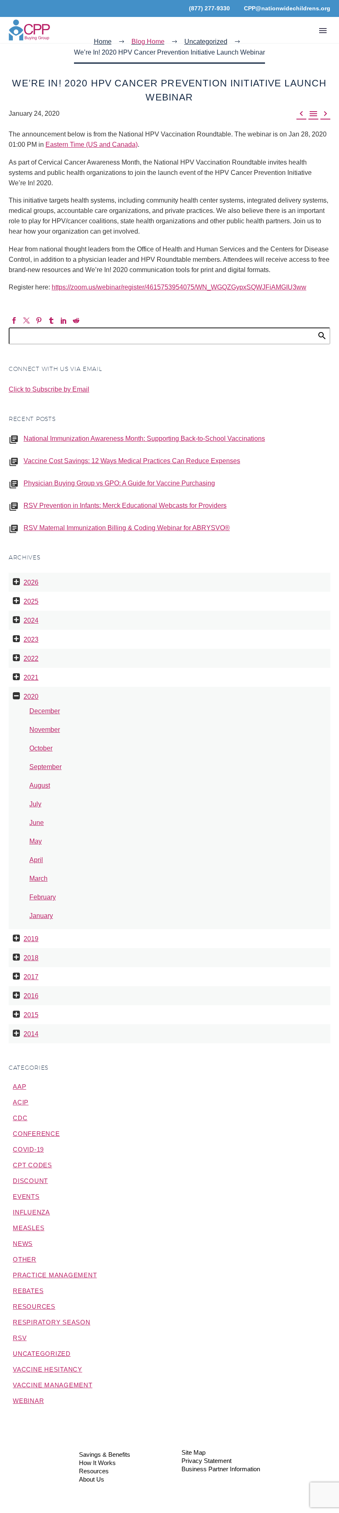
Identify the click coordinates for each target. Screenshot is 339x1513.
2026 (31, 582)
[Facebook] (14, 320)
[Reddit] (76, 320)
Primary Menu (322, 30)
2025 (31, 601)
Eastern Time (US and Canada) (91, 144)
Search (321, 335)
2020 (31, 696)
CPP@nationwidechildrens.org (287, 8)
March (38, 878)
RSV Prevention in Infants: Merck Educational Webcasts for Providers (125, 505)
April (36, 859)
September (45, 766)
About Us (91, 1480)
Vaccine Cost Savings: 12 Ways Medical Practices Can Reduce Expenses (132, 460)
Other (24, 1259)
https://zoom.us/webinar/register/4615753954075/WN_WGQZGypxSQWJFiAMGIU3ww (179, 287)
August (39, 785)
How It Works (97, 1463)
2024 (31, 620)
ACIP (21, 1102)
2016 (31, 995)
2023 (31, 639)
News (23, 1243)
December (44, 711)
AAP (19, 1086)
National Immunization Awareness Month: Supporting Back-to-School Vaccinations (144, 438)
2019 (31, 938)
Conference (36, 1133)
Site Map (193, 1453)
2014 (31, 1033)
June (36, 822)
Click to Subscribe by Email (49, 389)
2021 (31, 677)
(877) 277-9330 (209, 8)
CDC (20, 1117)
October (41, 748)
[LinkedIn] (63, 320)
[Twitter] (26, 320)
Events (26, 1196)
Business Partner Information (220, 1469)
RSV (19, 1337)
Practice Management (55, 1275)
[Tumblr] (51, 320)
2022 (31, 658)
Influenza (31, 1212)
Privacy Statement (206, 1461)
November (44, 729)
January (41, 915)
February (42, 897)
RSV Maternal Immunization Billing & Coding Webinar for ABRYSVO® (127, 527)
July (35, 804)
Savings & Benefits (104, 1455)
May (35, 841)
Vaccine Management (53, 1385)
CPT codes (32, 1165)
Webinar (28, 1400)
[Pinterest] (39, 320)
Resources (34, 1306)
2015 (31, 1014)
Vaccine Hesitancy (47, 1369)
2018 (31, 957)
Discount (30, 1180)
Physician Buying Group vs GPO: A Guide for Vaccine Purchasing (119, 483)
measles (28, 1227)
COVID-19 (28, 1149)
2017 (31, 976)
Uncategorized (42, 1353)
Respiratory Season (52, 1322)
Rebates (28, 1290)
